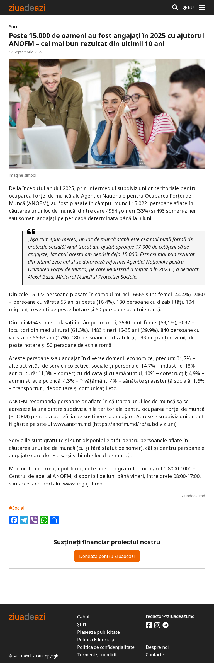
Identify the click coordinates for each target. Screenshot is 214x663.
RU (191, 7)
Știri (13, 26)
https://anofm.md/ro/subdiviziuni (134, 424)
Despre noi (157, 647)
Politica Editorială (95, 640)
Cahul (83, 617)
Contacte (155, 655)
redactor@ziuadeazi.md (170, 616)
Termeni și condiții (96, 655)
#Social (17, 508)
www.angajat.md (83, 483)
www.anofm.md (72, 424)
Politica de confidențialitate (106, 647)
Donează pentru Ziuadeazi (107, 556)
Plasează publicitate (98, 632)
